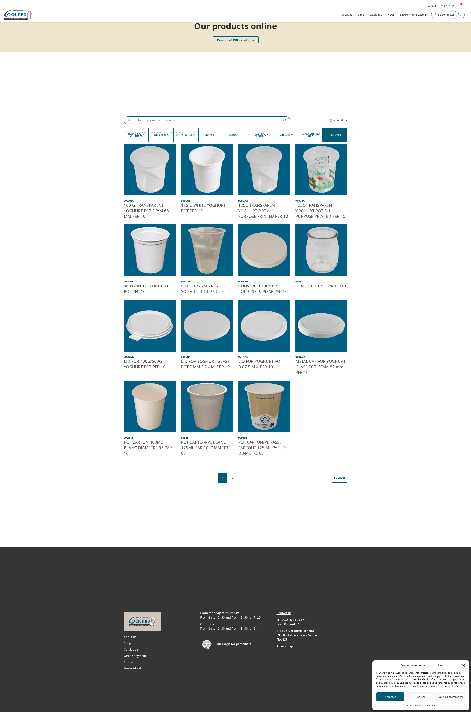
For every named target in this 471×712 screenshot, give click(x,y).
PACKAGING (235, 135)
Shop (361, 14)
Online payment (135, 656)
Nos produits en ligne (148, 132)
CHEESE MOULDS (185, 135)
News (391, 14)
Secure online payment (414, 14)
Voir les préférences (450, 697)
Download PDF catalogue (235, 40)
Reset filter (340, 120)
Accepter (390, 697)
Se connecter (446, 14)
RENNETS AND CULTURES (136, 135)
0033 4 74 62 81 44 (442, 6)
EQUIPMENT (211, 135)
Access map (285, 646)
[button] (463, 665)
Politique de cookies (413, 705)
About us (346, 14)
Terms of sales (134, 668)
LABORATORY (285, 135)
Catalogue (376, 14)
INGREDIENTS (161, 135)
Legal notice (431, 705)
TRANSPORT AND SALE (310, 135)
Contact (129, 662)
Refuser (420, 697)
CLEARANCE (334, 135)
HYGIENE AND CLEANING (260, 135)
